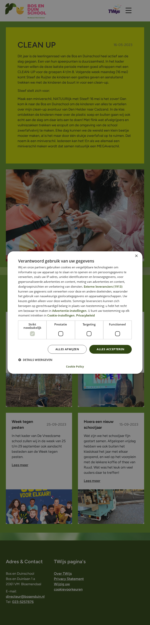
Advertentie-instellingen (69, 310)
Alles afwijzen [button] (67, 349)
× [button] (136, 255)
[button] (35, 360)
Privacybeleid (85, 315)
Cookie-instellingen (61, 315)
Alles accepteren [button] (110, 349)
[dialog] (74, 312)
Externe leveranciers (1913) (103, 286)
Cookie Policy (75, 366)
